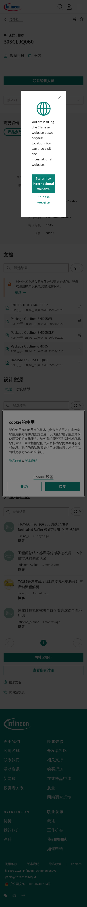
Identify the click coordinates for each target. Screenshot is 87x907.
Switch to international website (43, 184)
